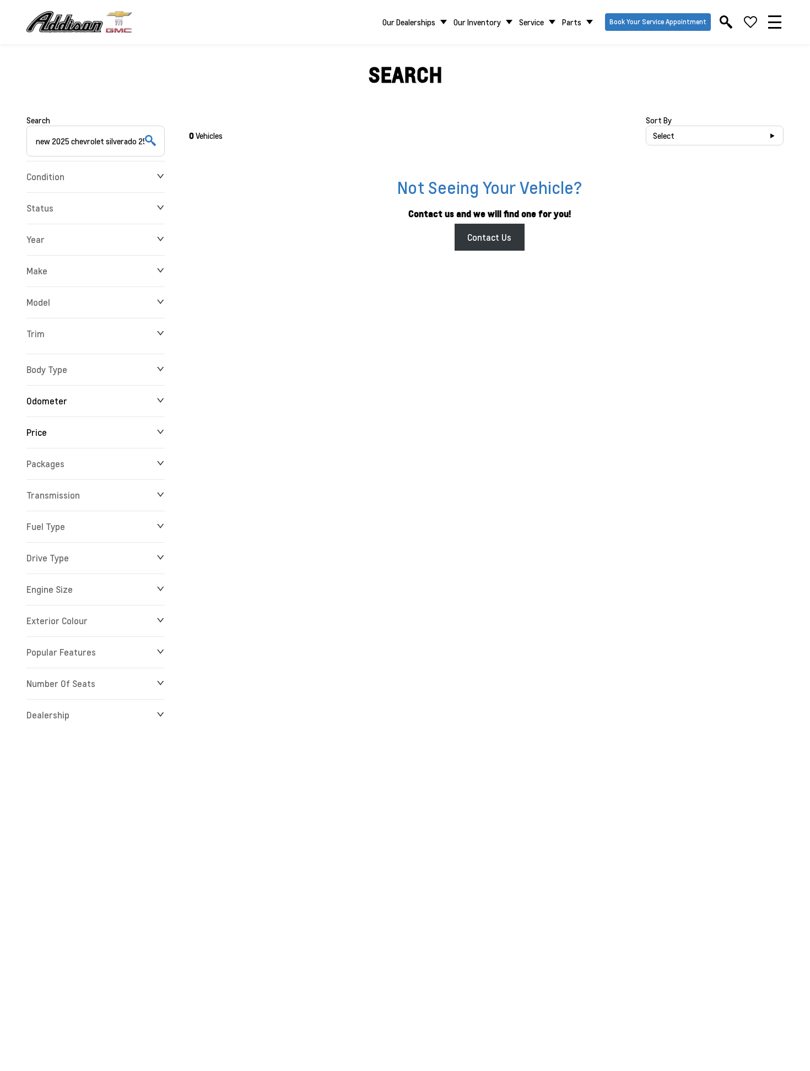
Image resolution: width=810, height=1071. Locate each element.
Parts (571, 22)
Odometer (46, 401)
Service (531, 22)
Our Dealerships (408, 22)
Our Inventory (477, 22)
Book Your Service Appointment (657, 22)
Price (36, 432)
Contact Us (489, 237)
